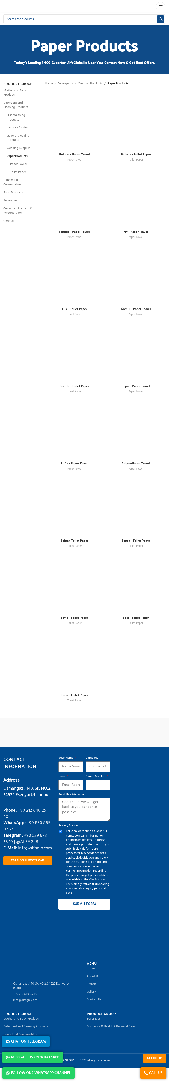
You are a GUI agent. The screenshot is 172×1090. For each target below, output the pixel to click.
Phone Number (96, 776)
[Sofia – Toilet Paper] (74, 583)
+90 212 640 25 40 (24, 813)
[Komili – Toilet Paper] (74, 352)
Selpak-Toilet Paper (74, 540)
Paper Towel (18, 164)
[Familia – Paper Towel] (74, 197)
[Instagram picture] (23, 936)
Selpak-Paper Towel (136, 463)
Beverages (10, 200)
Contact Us (94, 1000)
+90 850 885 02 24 (26, 826)
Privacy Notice (68, 825)
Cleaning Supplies (18, 148)
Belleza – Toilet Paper (136, 154)
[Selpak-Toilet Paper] (74, 506)
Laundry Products (19, 127)
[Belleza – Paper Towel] (74, 120)
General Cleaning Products (18, 138)
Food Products (13, 192)
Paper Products (17, 156)
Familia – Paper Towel (74, 231)
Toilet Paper (18, 172)
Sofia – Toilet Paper (74, 617)
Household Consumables (12, 182)
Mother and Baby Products (15, 93)
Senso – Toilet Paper (136, 540)
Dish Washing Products (16, 117)
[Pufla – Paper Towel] (74, 429)
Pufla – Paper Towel (74, 463)
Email (62, 776)
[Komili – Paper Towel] (135, 275)
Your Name (66, 758)
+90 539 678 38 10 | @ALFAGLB (25, 839)
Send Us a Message (71, 794)
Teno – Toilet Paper (74, 695)
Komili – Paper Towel (136, 309)
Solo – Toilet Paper (136, 617)
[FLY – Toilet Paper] (74, 275)
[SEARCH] (160, 19)
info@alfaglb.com (35, 848)
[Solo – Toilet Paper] (135, 583)
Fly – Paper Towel (136, 231)
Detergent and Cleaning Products (15, 105)
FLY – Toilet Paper (74, 309)
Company (92, 758)
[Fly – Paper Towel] (135, 197)
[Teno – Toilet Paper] (74, 661)
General (8, 221)
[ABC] (127, 731)
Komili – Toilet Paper (74, 386)
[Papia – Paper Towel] (135, 352)
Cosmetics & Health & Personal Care (17, 211)
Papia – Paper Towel (136, 386)
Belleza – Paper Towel (74, 154)
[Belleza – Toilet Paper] (135, 120)
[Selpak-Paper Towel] (135, 429)
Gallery (91, 992)
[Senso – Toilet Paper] (135, 506)
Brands (91, 984)
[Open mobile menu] (161, 6)
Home (49, 83)
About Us (93, 976)
